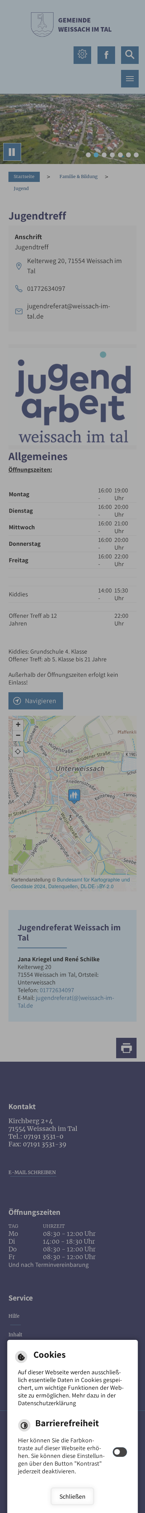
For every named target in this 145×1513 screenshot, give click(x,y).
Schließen (72, 1496)
